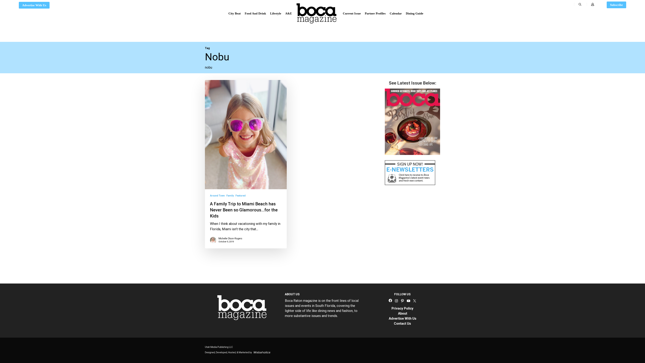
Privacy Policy (402, 308)
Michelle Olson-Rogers (230, 238)
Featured (240, 195)
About (402, 313)
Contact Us (402, 323)
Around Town (217, 195)
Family (230, 195)
